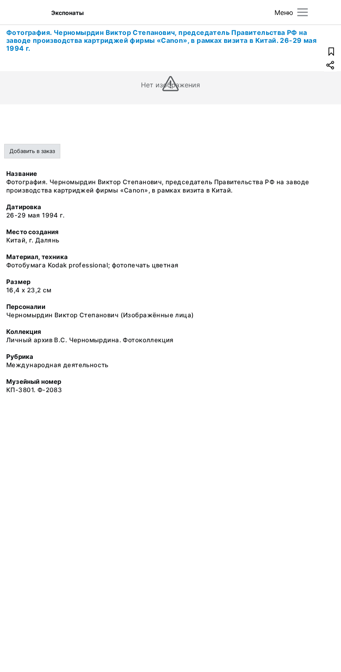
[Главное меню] (302, 12)
